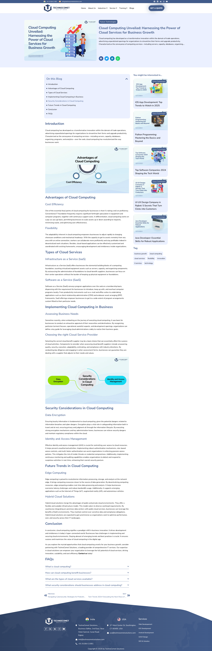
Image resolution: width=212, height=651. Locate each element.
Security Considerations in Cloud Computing (65, 101)
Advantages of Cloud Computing (61, 88)
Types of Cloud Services (57, 92)
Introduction (53, 84)
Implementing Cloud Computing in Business (65, 97)
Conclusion (52, 109)
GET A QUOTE (156, 8)
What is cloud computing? (58, 566)
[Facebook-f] (46, 629)
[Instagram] (163, 1)
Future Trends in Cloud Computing (62, 105)
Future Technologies (159, 81)
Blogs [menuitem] (132, 8)
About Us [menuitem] (92, 8)
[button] (101, 58)
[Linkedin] (157, 1)
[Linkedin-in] (50, 629)
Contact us (82, 553)
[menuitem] (102, 8)
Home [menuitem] (83, 8)
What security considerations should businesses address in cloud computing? (83, 585)
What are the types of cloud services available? (68, 579)
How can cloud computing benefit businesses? (68, 572)
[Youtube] (166, 1)
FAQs (50, 113)
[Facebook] (154, 1)
